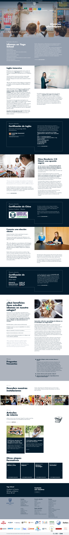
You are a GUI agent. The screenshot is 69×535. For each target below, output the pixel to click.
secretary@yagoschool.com (25, 505)
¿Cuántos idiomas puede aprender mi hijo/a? (46, 373)
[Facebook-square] (56, 533)
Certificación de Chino (11, 53)
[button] (18, 10)
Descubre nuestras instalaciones (13, 60)
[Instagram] (53, 533)
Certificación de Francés (12, 56)
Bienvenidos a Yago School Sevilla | (34, 0)
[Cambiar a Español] (58, 2)
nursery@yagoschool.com (24, 513)
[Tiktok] (55, 533)
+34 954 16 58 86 (23, 512)
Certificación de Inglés (11, 50)
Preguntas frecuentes (11, 59)
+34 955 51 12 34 (23, 504)
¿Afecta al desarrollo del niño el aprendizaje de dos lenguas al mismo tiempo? (48, 376)
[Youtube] (61, 533)
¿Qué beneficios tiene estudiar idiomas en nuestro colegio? (18, 57)
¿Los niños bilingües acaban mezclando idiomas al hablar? (47, 360)
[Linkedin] (60, 533)
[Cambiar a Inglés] (56, 2)
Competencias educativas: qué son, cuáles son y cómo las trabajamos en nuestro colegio (14, 441)
